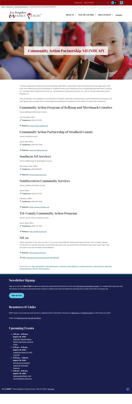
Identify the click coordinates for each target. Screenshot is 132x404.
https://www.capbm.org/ (38, 126)
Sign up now (16, 295)
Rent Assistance (44, 269)
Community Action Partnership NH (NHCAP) (42, 257)
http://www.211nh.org (37, 253)
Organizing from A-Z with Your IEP (22, 354)
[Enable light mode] (112, 2)
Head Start (108, 266)
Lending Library (87, 313)
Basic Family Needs (38, 266)
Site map (51, 389)
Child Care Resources (52, 266)
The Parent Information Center (87, 286)
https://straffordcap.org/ (38, 150)
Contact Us (78, 3)
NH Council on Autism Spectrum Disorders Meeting (21, 366)
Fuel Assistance (99, 266)
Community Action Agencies (68, 266)
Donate (119, 15)
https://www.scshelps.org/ (39, 207)
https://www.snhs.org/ (37, 174)
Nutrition (35, 269)
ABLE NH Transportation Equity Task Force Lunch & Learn (23, 342)
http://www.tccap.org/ (38, 231)
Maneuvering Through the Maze (29, 318)
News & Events (106, 14)
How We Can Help (87, 14)
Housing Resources (26, 269)
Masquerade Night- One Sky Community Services (22, 377)
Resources (9, 7)
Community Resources (21, 7)
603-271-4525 (89, 3)
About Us (71, 14)
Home (3, 7)
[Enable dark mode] (116, 2)
